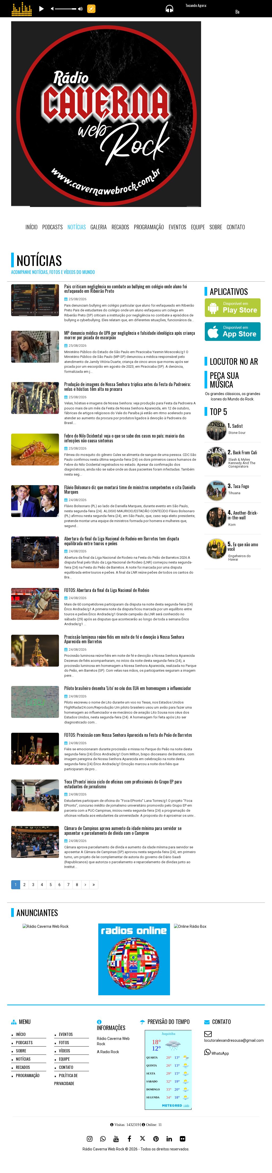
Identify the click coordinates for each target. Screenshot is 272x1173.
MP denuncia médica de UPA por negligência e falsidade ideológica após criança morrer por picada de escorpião (129, 335)
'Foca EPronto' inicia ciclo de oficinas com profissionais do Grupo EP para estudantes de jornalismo (123, 784)
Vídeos (64, 1050)
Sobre (216, 227)
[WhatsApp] (102, 1138)
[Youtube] (116, 1138)
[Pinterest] (156, 1138)
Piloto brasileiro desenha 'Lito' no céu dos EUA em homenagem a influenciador (127, 688)
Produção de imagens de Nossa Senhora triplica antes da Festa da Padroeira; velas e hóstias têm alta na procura (127, 386)
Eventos (177, 227)
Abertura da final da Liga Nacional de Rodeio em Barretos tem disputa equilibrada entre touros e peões (121, 541)
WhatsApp (220, 1053)
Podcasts (52, 227)
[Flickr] (182, 1138)
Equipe (198, 227)
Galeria (99, 227)
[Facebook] (129, 1138)
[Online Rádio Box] (210, 949)
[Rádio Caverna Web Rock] (58, 949)
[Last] (93, 884)
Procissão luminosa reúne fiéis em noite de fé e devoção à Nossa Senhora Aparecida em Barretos (124, 639)
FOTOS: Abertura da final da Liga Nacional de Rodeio (106, 590)
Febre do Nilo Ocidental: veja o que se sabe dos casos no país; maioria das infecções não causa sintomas (124, 438)
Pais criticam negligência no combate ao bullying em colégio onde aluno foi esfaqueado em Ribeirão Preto (125, 289)
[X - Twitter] (142, 1138)
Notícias (76, 227)
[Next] (85, 884)
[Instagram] (89, 1138)
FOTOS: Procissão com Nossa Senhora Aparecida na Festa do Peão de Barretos (128, 735)
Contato (236, 227)
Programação (149, 227)
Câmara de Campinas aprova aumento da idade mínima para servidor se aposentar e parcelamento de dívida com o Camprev (122, 830)
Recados (120, 227)
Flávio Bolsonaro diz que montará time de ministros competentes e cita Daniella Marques (130, 489)
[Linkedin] (169, 1138)
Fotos (64, 1042)
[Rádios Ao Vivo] (134, 949)
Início (31, 227)
